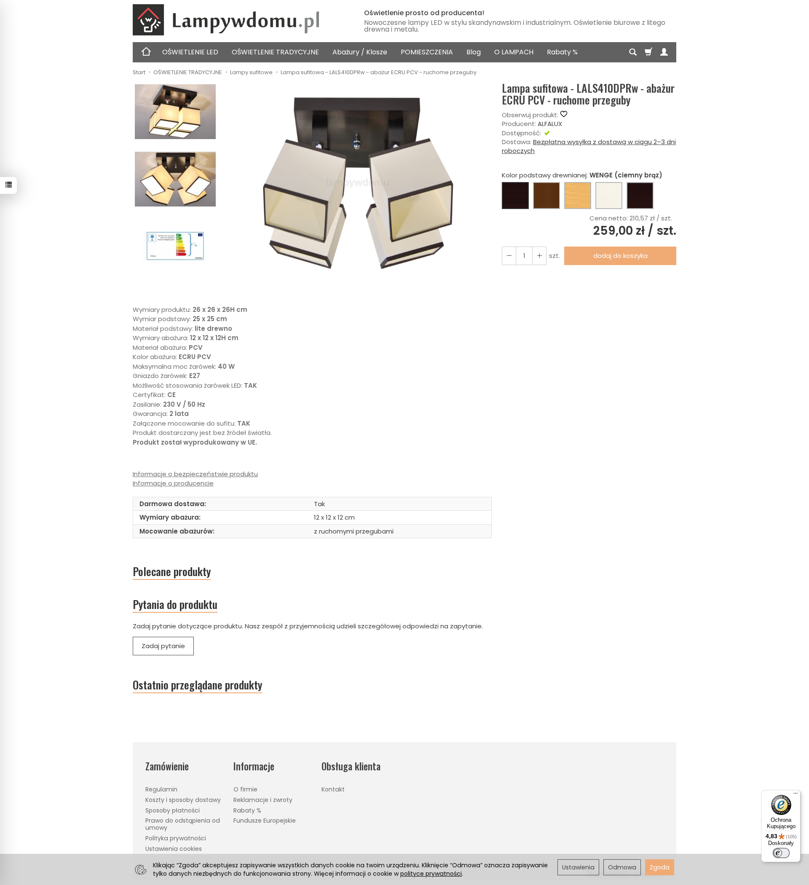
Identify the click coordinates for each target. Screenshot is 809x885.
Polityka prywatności (175, 838)
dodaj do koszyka (620, 255)
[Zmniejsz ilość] (539, 256)
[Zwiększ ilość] (509, 256)
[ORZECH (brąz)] (546, 195)
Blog (473, 52)
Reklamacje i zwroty (262, 800)
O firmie (245, 789)
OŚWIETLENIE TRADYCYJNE (275, 52)
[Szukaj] (633, 52)
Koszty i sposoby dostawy (183, 800)
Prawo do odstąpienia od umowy (182, 824)
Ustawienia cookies (173, 849)
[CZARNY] (640, 195)
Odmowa (622, 867)
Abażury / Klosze (359, 52)
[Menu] (795, 795)
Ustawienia (578, 867)
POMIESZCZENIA (427, 52)
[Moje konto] (664, 52)
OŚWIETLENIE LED (190, 52)
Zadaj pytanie (163, 645)
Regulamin (161, 789)
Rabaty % (562, 52)
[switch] (781, 853)
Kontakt (333, 789)
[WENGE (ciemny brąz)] (515, 195)
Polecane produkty (172, 571)
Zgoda (660, 867)
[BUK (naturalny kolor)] (577, 195)
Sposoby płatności (172, 810)
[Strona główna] (238, 19)
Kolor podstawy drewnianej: (582, 175)
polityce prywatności (431, 873)
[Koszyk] (648, 52)
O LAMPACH (513, 52)
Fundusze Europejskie (264, 820)
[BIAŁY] (608, 195)
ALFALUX (550, 123)
